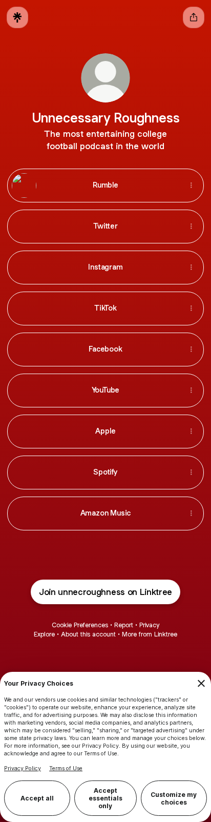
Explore (44, 634)
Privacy (149, 625)
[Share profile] (193, 17)
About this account (88, 634)
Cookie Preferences (80, 625)
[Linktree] (17, 17)
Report (123, 625)
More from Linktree (149, 634)
